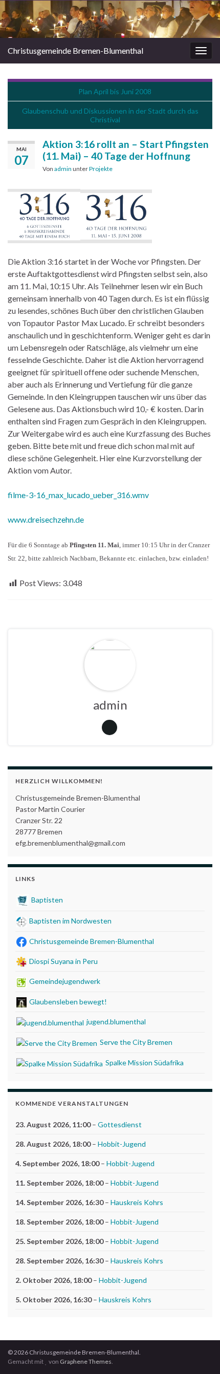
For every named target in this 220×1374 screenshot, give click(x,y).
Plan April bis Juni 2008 (114, 91)
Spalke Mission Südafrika (144, 1062)
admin (63, 169)
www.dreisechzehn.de (46, 519)
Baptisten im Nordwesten (70, 920)
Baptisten (46, 899)
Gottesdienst (120, 1124)
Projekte (101, 169)
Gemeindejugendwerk (64, 981)
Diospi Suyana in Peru (63, 961)
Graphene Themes (86, 1361)
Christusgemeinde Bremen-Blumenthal (75, 50)
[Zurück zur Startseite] (110, 19)
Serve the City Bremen (135, 1042)
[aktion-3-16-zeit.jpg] (116, 213)
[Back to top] (197, 1351)
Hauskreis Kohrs (137, 1202)
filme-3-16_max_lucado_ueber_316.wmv (78, 495)
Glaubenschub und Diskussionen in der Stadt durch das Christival (110, 115)
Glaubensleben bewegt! (67, 1001)
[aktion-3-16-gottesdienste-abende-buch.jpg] (44, 213)
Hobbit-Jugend (122, 1144)
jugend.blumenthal (115, 1021)
